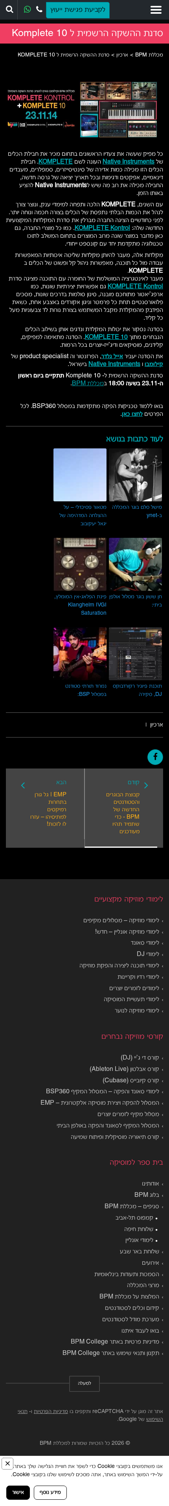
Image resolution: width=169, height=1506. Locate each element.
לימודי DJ (148, 954)
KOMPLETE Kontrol (102, 228)
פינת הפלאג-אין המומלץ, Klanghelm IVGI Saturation (80, 605)
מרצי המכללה (143, 1285)
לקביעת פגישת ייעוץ (77, 10)
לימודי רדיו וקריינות (138, 977)
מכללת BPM (88, 383)
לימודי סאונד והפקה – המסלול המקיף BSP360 (102, 1091)
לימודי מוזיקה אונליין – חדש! (127, 932)
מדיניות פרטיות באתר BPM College (115, 1342)
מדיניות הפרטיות (51, 1411)
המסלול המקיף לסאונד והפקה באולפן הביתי (108, 1126)
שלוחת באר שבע (139, 1252)
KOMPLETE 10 (106, 337)
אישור (18, 1492)
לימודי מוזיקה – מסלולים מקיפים (121, 920)
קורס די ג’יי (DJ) (140, 1058)
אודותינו (150, 1184)
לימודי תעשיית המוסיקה (131, 999)
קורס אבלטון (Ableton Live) (124, 1069)
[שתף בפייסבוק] (155, 757)
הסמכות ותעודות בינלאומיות (126, 1274)
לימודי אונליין (139, 1240)
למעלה (84, 1383)
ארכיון (156, 725)
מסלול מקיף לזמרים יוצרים (128, 1114)
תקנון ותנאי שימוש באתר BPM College (110, 1353)
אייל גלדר (112, 356)
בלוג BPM (146, 1195)
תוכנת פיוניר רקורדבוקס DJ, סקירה (137, 690)
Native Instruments (128, 162)
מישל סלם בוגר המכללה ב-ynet (137, 511)
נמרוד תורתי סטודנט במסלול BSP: (86, 690)
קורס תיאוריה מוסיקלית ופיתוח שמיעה (115, 1137)
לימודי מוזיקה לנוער (137, 1011)
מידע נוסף (50, 1492)
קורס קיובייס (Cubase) (131, 1081)
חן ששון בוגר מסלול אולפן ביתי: (135, 601)
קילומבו (154, 364)
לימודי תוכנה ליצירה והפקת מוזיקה (119, 966)
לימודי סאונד (145, 943)
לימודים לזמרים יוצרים (134, 988)
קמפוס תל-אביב (134, 1218)
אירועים (150, 1263)
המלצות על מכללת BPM (129, 1297)
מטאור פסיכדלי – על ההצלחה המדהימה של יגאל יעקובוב (83, 515)
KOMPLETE (56, 162)
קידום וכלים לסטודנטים (132, 1308)
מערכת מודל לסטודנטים (130, 1319)
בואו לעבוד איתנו (140, 1331)
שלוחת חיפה (138, 1229)
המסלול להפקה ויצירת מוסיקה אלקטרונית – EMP (99, 1103)
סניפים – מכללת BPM (132, 1206)
